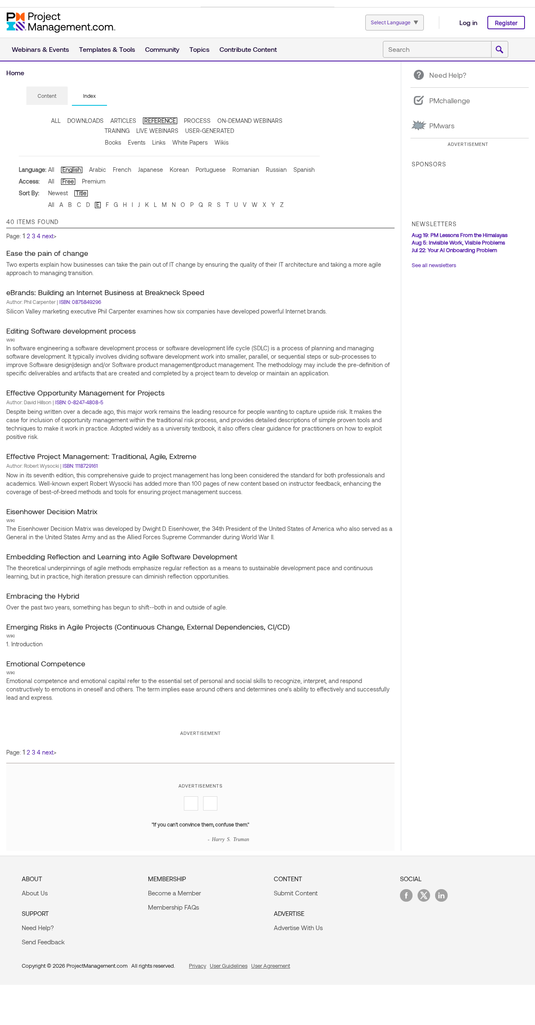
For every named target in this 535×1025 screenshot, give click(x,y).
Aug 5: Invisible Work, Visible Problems (458, 242)
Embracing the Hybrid (42, 595)
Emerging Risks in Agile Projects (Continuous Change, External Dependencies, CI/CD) (148, 626)
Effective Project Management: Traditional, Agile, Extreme (101, 456)
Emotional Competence (45, 663)
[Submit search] (499, 49)
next (48, 236)
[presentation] (47, 95)
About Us (35, 893)
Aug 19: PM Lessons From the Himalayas (459, 235)
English (71, 169)
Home (15, 72)
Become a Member (174, 893)
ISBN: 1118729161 (80, 466)
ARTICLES (123, 120)
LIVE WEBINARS (157, 130)
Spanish (304, 169)
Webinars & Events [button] (40, 49)
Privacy (197, 965)
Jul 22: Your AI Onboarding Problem (454, 250)
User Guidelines (228, 965)
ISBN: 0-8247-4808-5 (79, 402)
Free (68, 181)
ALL (56, 120)
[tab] (47, 96)
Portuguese (211, 169)
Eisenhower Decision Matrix (51, 511)
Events (136, 142)
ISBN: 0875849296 (80, 302)
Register (506, 22)
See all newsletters (434, 265)
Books (113, 142)
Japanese (150, 169)
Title (81, 192)
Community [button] (162, 49)
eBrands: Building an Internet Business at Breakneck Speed (105, 292)
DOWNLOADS (85, 120)
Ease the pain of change (47, 253)
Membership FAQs (173, 907)
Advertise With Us (298, 927)
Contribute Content (248, 49)
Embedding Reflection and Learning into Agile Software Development (121, 556)
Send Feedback (43, 942)
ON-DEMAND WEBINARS (250, 120)
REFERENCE (160, 120)
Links (159, 142)
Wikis (221, 142)
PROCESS (197, 120)
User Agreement (270, 965)
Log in (468, 22)
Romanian (245, 169)
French (122, 169)
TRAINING (117, 130)
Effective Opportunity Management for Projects (85, 392)
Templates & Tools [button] (107, 49)
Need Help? (38, 927)
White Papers (190, 142)
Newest (58, 192)
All (51, 169)
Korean (179, 169)
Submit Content (296, 893)
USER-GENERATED (209, 130)
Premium (93, 181)
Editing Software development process (71, 330)
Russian (276, 169)
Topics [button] (199, 49)
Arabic (97, 169)
